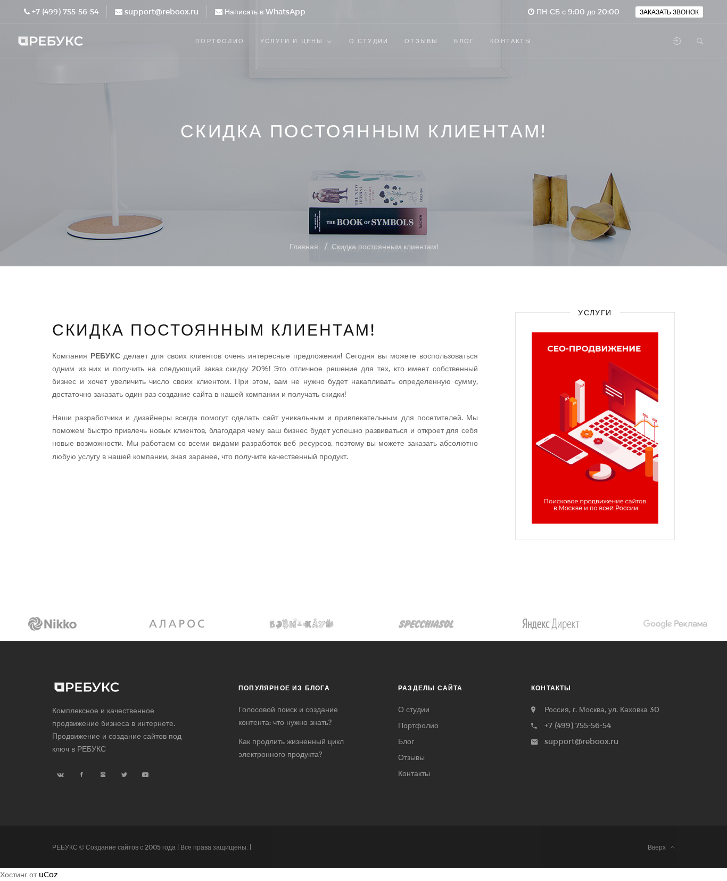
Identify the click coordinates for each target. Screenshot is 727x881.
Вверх (659, 847)
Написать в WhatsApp (265, 11)
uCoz (48, 874)
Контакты (414, 773)
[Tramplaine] (176, 624)
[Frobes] (301, 624)
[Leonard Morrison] (51, 623)
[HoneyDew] (425, 624)
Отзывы (411, 757)
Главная (304, 246)
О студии (413, 709)
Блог (406, 741)
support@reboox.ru (162, 11)
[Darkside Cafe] (550, 624)
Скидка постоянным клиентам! (385, 246)
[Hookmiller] (675, 624)
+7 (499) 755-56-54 (65, 11)
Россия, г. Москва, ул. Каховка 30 (601, 709)
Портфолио (418, 725)
